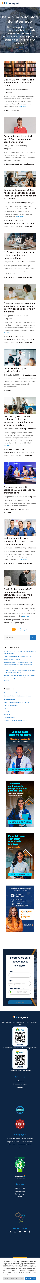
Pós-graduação (12, 110)
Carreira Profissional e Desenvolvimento (17, 696)
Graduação (8, 711)
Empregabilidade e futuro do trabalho (17, 702)
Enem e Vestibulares (11, 705)
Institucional (20, 1081)
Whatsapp (20, 1197)
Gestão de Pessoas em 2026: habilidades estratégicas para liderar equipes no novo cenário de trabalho (20, 194)
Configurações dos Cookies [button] (13, 1278)
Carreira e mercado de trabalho (19, 277)
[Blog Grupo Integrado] (11, 3)
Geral (8, 390)
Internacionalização (20, 1084)
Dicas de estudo (9, 699)
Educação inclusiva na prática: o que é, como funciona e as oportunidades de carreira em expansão (19, 307)
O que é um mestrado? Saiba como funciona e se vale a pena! (19, 82)
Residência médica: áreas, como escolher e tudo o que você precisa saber (18, 541)
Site (20, 1148)
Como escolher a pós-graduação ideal (15, 370)
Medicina (7, 714)
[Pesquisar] (33, 637)
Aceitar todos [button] (30, 1278)
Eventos (20, 1087)
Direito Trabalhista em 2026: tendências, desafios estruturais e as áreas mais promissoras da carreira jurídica (18, 595)
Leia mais (22, 106)
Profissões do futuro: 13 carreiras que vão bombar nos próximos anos (19, 490)
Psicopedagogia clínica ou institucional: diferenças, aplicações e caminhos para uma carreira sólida (19, 420)
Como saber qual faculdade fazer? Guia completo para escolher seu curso (18, 139)
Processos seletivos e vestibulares (20, 164)
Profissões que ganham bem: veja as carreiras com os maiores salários (19, 255)
